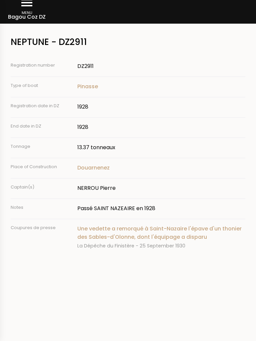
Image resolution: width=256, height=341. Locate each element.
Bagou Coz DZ (27, 17)
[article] (161, 237)
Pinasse (87, 86)
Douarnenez (93, 167)
